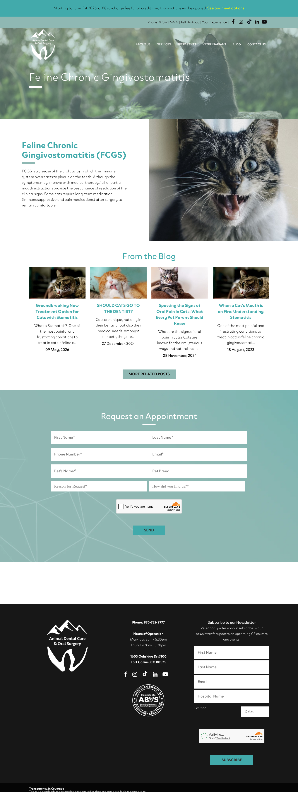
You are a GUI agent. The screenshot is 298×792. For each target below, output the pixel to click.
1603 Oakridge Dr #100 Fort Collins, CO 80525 (148, 659)
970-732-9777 (168, 22)
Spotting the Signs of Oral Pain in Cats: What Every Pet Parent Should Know (179, 315)
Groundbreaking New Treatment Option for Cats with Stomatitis (57, 311)
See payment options (225, 8)
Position (200, 708)
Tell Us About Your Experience (204, 22)
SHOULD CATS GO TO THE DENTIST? (118, 309)
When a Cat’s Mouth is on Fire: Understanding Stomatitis (241, 311)
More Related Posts (149, 374)
